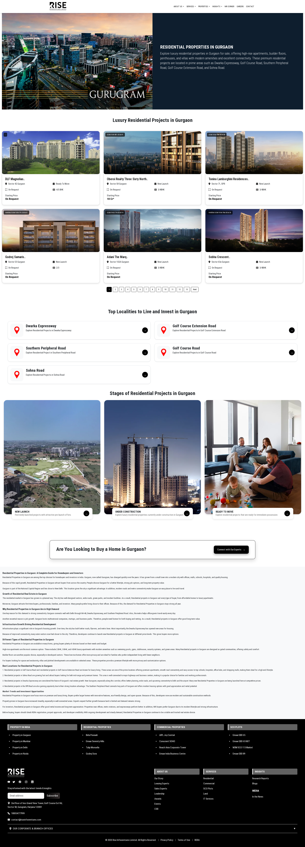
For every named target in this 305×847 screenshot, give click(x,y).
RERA (197, 840)
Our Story (158, 778)
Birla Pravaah (92, 735)
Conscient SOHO (167, 741)
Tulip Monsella (92, 747)
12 (180, 289)
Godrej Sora (91, 753)
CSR (156, 808)
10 (165, 289)
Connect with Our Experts (231, 549)
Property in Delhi (20, 747)
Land (205, 793)
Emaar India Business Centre (172, 753)
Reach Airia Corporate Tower (172, 747)
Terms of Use (184, 840)
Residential (208, 778)
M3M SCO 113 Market (243, 747)
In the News (257, 796)
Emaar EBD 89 (239, 753)
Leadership (159, 793)
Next (195, 289)
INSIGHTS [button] (216, 6)
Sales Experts (160, 788)
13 (187, 289)
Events (157, 803)
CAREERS (240, 6)
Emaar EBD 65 (239, 735)
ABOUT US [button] (178, 6)
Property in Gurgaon (22, 735)
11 (172, 289)
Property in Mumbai (21, 741)
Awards (157, 798)
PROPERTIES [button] (203, 6)
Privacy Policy (167, 840)
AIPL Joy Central (167, 735)
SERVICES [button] (190, 6)
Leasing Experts (161, 783)
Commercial (208, 783)
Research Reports (260, 778)
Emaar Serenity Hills (95, 741)
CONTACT (250, 6)
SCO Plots (208, 788)
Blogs (255, 783)
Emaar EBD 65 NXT (241, 741)
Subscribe (52, 795)
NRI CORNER (229, 6)
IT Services (208, 798)
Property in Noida (20, 753)
